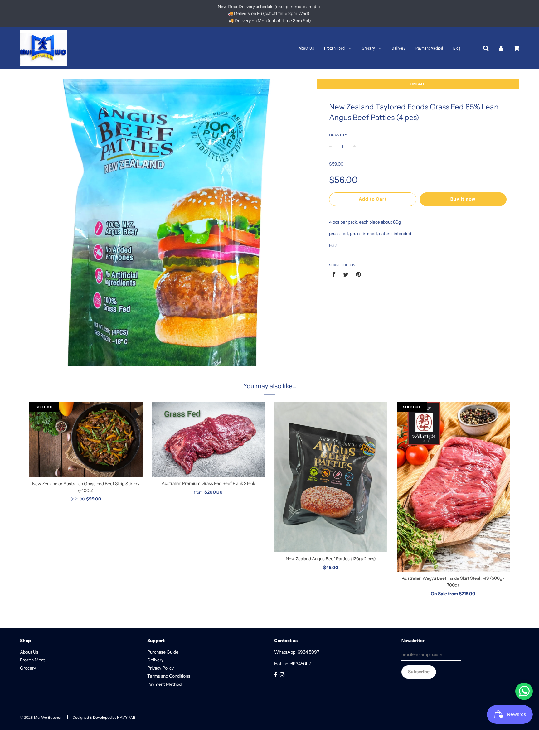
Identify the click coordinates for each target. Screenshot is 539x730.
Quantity (338, 135)
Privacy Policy (160, 668)
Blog (456, 48)
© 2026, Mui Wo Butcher (41, 717)
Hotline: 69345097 (292, 663)
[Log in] (501, 48)
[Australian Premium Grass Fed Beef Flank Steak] (208, 439)
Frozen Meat (32, 660)
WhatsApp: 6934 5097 (296, 652)
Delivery (398, 48)
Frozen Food (335, 48)
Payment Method (429, 48)
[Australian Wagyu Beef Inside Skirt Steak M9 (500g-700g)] (453, 487)
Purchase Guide (162, 652)
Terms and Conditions (168, 676)
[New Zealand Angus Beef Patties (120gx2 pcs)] (330, 477)
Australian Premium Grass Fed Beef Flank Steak (208, 483)
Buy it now (462, 199)
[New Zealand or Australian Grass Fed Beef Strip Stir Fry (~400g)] (86, 439)
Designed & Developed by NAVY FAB (103, 717)
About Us (306, 48)
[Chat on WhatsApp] (524, 691)
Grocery (369, 48)
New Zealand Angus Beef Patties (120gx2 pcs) (331, 559)
